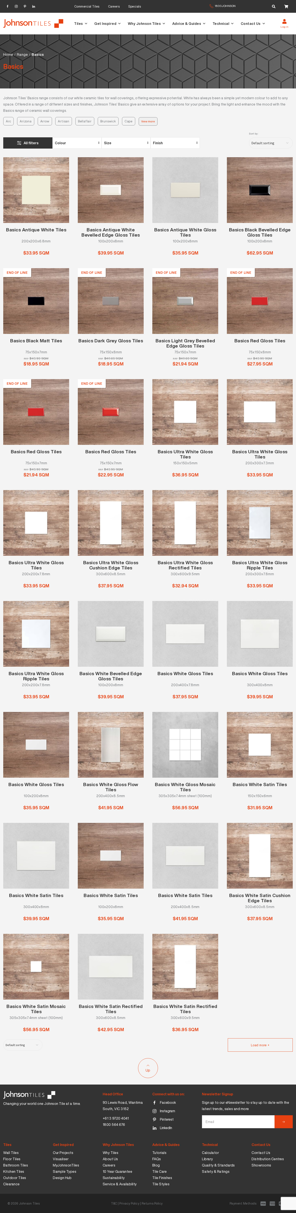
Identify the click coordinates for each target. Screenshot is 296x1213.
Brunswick (108, 121)
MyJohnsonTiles (66, 1165)
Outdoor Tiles (14, 1177)
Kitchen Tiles (13, 1171)
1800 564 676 (114, 1124)
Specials (134, 6)
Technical (221, 23)
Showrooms (261, 1165)
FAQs (156, 1159)
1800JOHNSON (225, 6)
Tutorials (159, 1152)
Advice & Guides (186, 23)
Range (22, 54)
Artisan (63, 121)
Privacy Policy (129, 1203)
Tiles (78, 23)
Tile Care (159, 1171)
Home (8, 54)
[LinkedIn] (33, 6)
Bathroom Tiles (15, 1165)
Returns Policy (152, 1203)
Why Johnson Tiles (144, 23)
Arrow (44, 121)
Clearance (11, 1184)
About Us (110, 1159)
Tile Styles (161, 1184)
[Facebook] (7, 6)
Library (207, 1159)
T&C (114, 1203)
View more (148, 121)
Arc (8, 121)
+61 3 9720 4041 (116, 1118)
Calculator (210, 1152)
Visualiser (60, 1159)
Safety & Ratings (215, 1171)
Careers (114, 6)
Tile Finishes (162, 1177)
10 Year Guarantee (117, 1171)
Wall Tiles (11, 1152)
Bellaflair (85, 121)
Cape (129, 121)
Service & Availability (120, 1184)
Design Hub (62, 1177)
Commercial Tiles (86, 6)
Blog (156, 1165)
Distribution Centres (268, 1159)
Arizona (26, 121)
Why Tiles (111, 1152)
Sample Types (64, 1171)
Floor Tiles (12, 1159)
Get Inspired (105, 23)
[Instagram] (16, 6)
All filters (31, 143)
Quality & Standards (218, 1165)
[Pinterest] (25, 6)
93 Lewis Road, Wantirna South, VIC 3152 (123, 1105)
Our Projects (63, 1152)
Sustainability (114, 1177)
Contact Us (251, 23)
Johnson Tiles (29, 1203)
